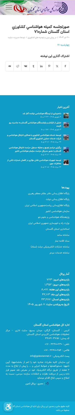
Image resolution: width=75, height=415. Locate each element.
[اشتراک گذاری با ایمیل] (10, 66)
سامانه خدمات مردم (59, 253)
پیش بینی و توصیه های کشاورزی (41, 37)
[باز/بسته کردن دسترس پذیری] (8, 406)
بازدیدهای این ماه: (59, 294)
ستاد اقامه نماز (62, 241)
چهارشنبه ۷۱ (63, 45)
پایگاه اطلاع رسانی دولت (57, 199)
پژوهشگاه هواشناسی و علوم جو (53, 217)
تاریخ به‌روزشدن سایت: (57, 304)
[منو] (10, 7)
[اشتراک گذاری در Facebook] (65, 66)
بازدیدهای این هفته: (58, 289)
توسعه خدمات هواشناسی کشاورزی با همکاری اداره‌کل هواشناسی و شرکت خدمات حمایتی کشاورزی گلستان (34, 136)
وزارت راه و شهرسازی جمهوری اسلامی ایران (48, 223)
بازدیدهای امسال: (60, 299)
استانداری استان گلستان (57, 229)
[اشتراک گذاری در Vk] (25, 66)
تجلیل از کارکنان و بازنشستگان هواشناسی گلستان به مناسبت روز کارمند (35, 124)
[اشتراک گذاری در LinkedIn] (41, 66)
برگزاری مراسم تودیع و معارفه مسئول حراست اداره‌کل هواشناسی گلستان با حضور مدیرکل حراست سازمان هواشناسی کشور (35, 149)
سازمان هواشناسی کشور (57, 211)
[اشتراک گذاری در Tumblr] (34, 66)
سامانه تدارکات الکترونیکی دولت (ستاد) (50, 247)
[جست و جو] (18, 7)
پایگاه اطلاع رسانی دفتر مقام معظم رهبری (48, 193)
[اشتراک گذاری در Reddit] (17, 66)
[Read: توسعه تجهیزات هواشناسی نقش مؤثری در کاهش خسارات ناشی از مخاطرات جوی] (66, 162)
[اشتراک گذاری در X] (57, 66)
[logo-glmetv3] (43, 7)
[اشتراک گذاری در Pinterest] (49, 66)
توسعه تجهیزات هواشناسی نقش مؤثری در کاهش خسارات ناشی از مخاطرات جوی (34, 161)
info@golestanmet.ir (40, 356)
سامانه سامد (63, 235)
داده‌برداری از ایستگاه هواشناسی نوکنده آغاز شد (42, 113)
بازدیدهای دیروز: (60, 284)
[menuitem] (18, 7)
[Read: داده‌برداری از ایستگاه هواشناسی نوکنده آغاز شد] (66, 115)
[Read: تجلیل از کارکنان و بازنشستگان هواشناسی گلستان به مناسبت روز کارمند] (66, 124)
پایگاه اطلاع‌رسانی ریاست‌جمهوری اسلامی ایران (47, 205)
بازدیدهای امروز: (60, 279)
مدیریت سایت (14, 37)
